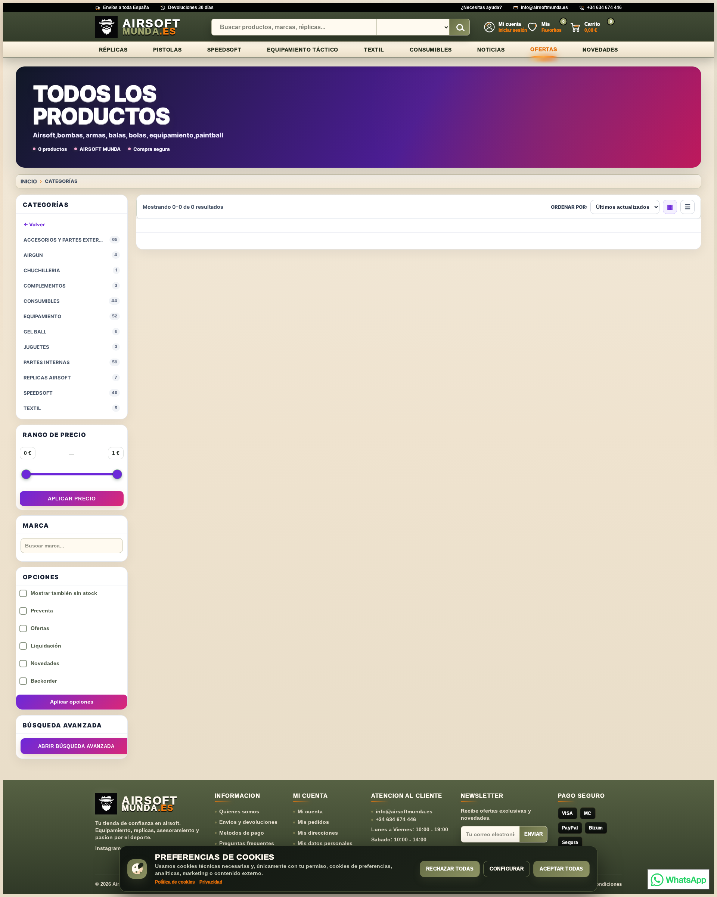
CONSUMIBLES (430, 50)
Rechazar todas (450, 869)
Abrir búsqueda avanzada (76, 746)
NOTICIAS (491, 50)
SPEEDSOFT (224, 50)
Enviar (533, 834)
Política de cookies (175, 882)
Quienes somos (239, 811)
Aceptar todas (561, 869)
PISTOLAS (167, 50)
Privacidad (210, 882)
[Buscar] (459, 27)
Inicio (29, 181)
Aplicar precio (72, 499)
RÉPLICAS (113, 50)
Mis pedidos (313, 822)
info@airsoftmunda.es (544, 7)
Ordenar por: (569, 207)
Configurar (507, 869)
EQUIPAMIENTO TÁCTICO (302, 50)
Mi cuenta (310, 811)
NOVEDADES (600, 50)
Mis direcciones (318, 833)
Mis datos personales (325, 843)
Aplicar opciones (71, 702)
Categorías (61, 181)
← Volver (34, 224)
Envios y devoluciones (248, 822)
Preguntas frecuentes (246, 843)
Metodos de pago (241, 833)
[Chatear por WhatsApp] (679, 879)
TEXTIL (374, 50)
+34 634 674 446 (604, 7)
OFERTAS (543, 49)
